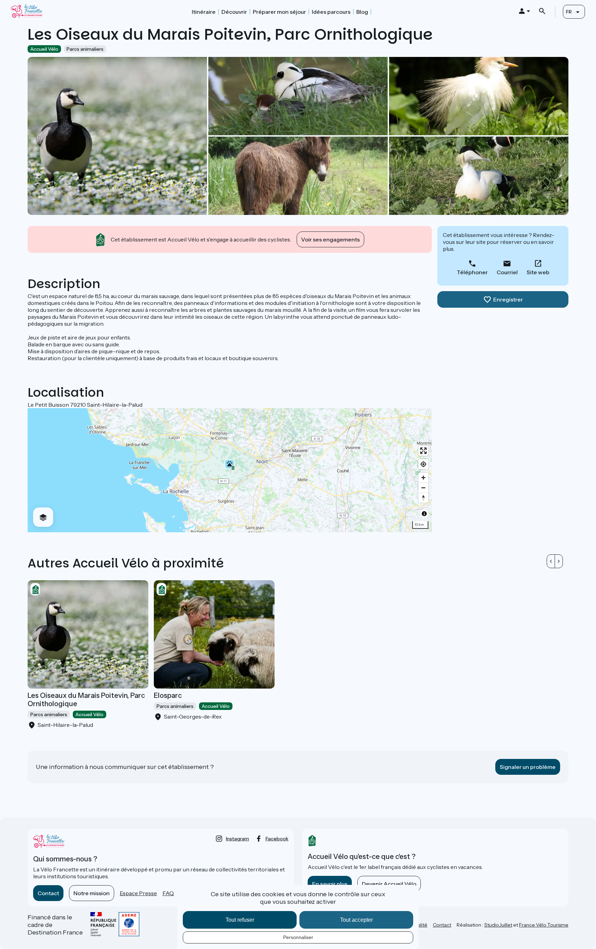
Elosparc (168, 695)
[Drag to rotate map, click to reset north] (423, 498)
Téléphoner (472, 272)
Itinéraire (204, 11)
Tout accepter (356, 920)
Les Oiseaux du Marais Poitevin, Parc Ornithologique (86, 699)
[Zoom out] (423, 488)
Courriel (507, 272)
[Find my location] (423, 464)
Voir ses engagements (330, 239)
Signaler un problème (528, 766)
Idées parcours (331, 11)
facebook (277, 839)
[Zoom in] (423, 478)
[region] (230, 470)
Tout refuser (240, 920)
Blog (362, 11)
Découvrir (234, 11)
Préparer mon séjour (279, 11)
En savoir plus (329, 883)
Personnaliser (298, 937)
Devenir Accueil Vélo (389, 883)
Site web (538, 272)
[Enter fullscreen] (423, 451)
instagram (237, 839)
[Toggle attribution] (424, 514)
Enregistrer (508, 299)
